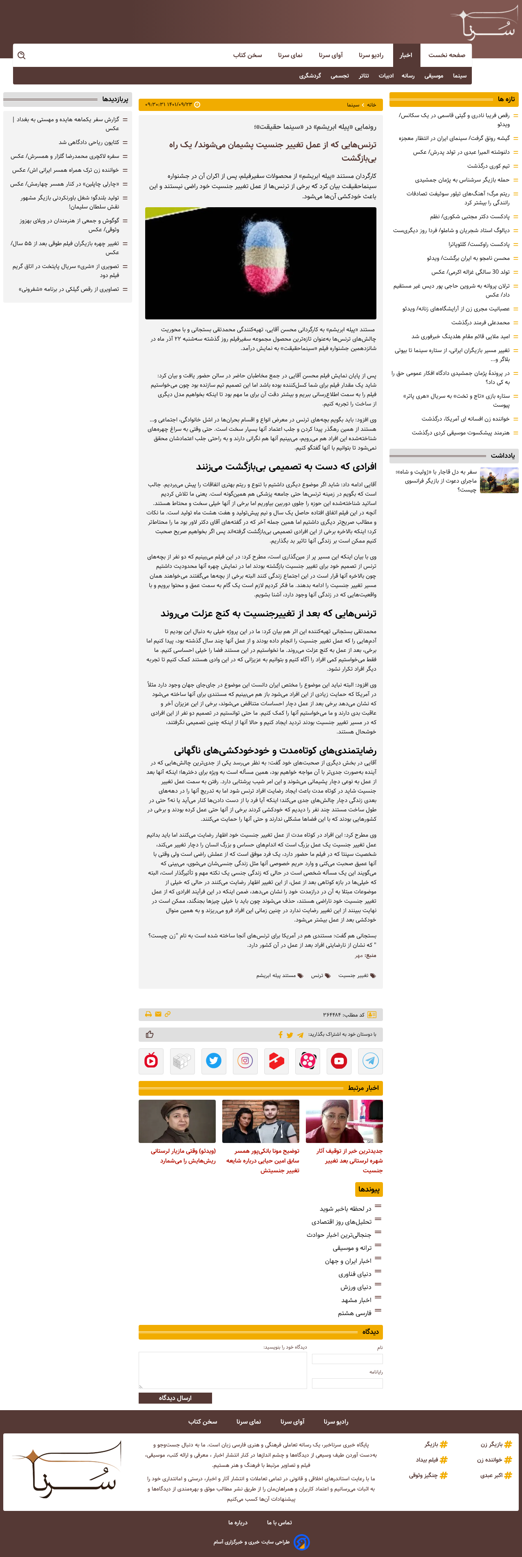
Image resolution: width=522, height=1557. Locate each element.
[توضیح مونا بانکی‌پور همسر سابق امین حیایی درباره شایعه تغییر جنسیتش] (260, 1121)
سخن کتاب (248, 55)
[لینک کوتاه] (168, 1014)
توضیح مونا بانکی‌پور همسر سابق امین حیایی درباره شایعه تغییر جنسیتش (262, 1161)
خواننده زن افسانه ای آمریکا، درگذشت (466, 418)
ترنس (317, 976)
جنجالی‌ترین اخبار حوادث (339, 1235)
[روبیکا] (182, 1062)
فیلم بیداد (427, 1459)
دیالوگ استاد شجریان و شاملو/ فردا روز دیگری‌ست (451, 230)
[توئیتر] (288, 1034)
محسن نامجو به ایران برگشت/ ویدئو (468, 258)
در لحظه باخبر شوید (346, 1209)
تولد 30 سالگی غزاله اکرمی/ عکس (470, 272)
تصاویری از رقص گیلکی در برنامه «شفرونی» (69, 289)
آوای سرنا (331, 55)
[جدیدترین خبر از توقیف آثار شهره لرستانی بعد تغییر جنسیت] (344, 1121)
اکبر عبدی (491, 1475)
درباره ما (238, 1522)
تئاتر (365, 75)
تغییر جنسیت (353, 976)
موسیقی (435, 75)
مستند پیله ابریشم (276, 976)
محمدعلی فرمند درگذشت (480, 322)
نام (380, 1347)
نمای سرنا (291, 55)
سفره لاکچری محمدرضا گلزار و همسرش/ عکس (65, 156)
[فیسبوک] (279, 1034)
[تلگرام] (298, 1034)
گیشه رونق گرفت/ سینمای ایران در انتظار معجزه (454, 138)
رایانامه (376, 1372)
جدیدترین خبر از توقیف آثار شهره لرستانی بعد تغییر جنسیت (349, 1161)
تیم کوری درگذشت (488, 166)
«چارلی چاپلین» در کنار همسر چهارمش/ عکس (64, 183)
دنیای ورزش (356, 1287)
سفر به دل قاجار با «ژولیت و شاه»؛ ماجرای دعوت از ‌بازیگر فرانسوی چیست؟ (436, 480)
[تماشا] (277, 1062)
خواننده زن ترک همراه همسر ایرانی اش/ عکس (65, 170)
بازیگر (431, 1444)
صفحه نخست (447, 55)
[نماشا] (151, 1062)
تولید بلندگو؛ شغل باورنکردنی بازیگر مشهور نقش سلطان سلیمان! (69, 202)
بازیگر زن (491, 1444)
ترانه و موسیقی (352, 1248)
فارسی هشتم (355, 1313)
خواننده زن (489, 1459)
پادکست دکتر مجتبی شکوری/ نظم (470, 216)
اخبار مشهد (356, 1300)
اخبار (407, 55)
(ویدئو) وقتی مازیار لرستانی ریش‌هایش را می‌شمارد (183, 1156)
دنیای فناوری (355, 1274)
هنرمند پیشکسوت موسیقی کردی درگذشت (461, 432)
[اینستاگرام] (245, 1062)
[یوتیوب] (339, 1062)
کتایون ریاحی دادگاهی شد (89, 142)
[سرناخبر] (484, 22)
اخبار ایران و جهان (348, 1261)
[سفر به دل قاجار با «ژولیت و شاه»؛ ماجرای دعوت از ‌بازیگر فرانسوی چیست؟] (499, 480)
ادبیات (386, 75)
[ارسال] (158, 1014)
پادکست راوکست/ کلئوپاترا (479, 244)
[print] (149, 1015)
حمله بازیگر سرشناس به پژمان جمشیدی (462, 179)
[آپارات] (308, 1062)
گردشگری (311, 75)
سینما (460, 75)
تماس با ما (280, 1522)
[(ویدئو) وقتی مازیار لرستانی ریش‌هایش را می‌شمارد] (177, 1121)
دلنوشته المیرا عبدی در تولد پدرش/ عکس (461, 152)
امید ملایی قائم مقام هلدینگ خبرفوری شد (460, 336)
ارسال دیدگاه (175, 1398)
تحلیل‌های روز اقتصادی (342, 1222)
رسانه (409, 75)
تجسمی (341, 75)
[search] (22, 56)
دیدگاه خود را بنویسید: (285, 1347)
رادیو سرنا (372, 55)
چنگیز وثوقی (423, 1475)
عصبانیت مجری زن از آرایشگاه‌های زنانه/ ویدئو (456, 308)
